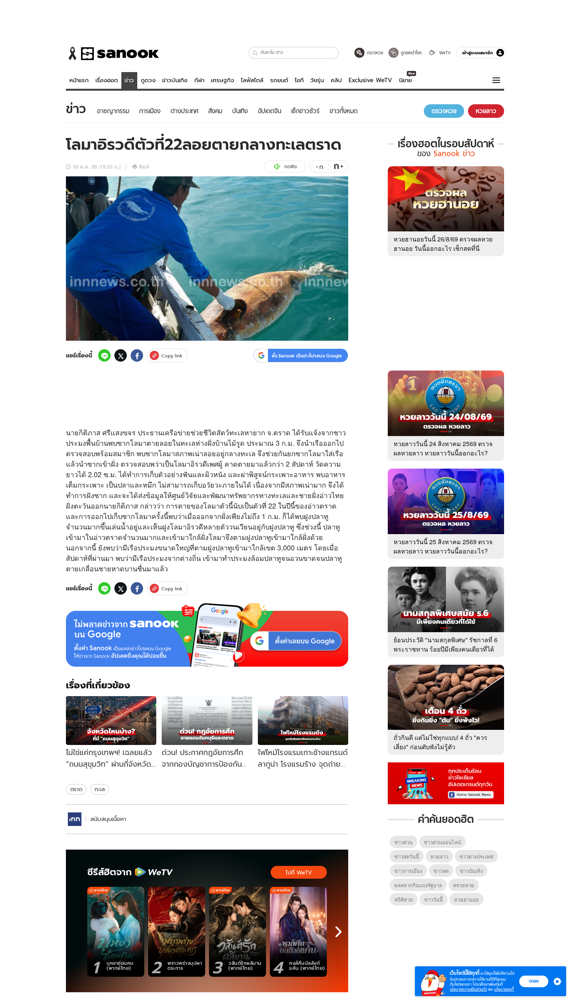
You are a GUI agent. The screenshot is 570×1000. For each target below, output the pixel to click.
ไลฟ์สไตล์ (252, 80)
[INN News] (74, 819)
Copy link (172, 355)
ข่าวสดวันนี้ (406, 856)
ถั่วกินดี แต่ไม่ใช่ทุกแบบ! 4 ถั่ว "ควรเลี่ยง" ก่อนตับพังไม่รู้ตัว (440, 742)
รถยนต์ (279, 80)
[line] (104, 355)
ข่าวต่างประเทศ (476, 856)
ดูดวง (148, 80)
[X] (120, 355)
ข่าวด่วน (403, 842)
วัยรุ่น (317, 80)
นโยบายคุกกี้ (504, 989)
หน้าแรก (79, 80)
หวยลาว (439, 856)
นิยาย (405, 80)
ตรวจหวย (463, 885)
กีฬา (199, 80)
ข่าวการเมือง (408, 870)
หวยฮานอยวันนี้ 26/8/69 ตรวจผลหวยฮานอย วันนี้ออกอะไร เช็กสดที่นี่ (443, 243)
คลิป (336, 80)
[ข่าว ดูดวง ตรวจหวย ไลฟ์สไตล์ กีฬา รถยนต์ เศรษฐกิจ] (112, 53)
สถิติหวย (403, 899)
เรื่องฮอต (106, 80)
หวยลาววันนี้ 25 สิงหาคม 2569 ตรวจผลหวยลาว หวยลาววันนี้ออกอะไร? (443, 546)
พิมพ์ (144, 166)
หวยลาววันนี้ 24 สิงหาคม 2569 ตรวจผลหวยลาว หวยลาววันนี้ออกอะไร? (443, 448)
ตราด (76, 789)
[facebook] (137, 355)
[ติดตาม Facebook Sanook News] (446, 782)
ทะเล (100, 789)
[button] (255, 52)
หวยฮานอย (466, 899)
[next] (338, 931)
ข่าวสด (441, 870)
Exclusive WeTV (370, 80)
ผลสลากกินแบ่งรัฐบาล (418, 885)
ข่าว (129, 80)
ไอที (299, 80)
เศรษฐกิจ (222, 80)
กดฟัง (290, 166)
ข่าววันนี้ (433, 899)
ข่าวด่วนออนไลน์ (442, 842)
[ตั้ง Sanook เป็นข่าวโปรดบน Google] (207, 635)
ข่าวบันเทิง (174, 80)
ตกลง (534, 981)
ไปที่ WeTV (299, 872)
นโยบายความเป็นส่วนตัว (468, 989)
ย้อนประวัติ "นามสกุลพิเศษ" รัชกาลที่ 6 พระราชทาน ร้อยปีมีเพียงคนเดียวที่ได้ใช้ (445, 649)
